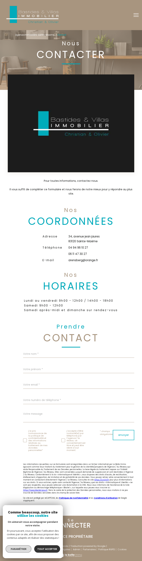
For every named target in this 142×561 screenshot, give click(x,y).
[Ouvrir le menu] (136, 15)
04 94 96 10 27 (78, 247)
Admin (76, 549)
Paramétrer (18, 549)
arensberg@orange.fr (83, 260)
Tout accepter (47, 549)
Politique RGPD (106, 549)
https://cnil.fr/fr (101, 480)
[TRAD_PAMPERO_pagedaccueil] (32, 23)
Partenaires (89, 549)
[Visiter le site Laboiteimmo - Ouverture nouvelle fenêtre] (71, 556)
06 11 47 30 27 (77, 254)
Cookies (122, 549)
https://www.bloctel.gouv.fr (35, 490)
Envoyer (123, 435)
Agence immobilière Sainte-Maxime (34, 34)
